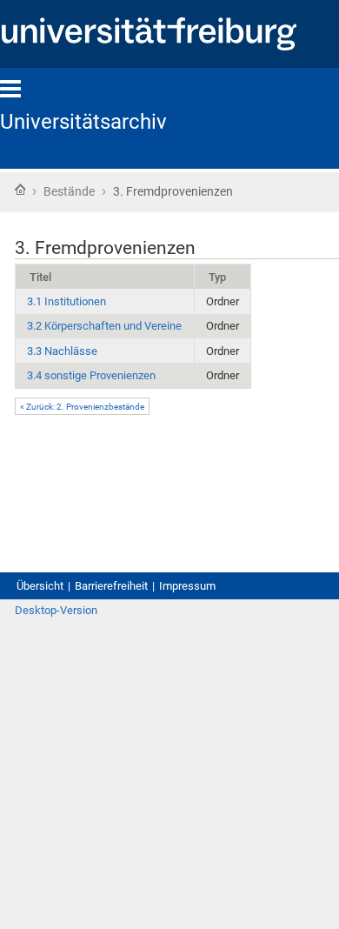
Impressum (187, 585)
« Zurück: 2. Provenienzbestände (82, 406)
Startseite (20, 190)
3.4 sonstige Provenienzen (91, 375)
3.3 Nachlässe (62, 351)
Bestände (69, 191)
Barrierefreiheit (111, 585)
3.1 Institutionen (66, 301)
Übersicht (40, 585)
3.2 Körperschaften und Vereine (104, 325)
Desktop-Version (56, 610)
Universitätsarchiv (83, 122)
